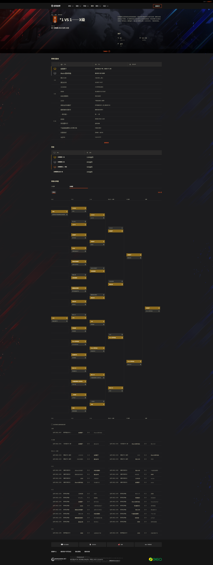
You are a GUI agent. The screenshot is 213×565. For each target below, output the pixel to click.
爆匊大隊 (74, 274)
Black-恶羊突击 (66, 73)
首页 (52, 14)
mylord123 (98, 137)
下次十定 (74, 384)
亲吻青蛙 (74, 357)
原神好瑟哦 (74, 411)
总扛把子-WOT (99, 82)
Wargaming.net (80, 557)
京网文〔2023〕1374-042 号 (96, 559)
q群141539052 (75, 264)
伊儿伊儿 (74, 221)
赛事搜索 (60, 14)
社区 (104, 6)
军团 (84, 6)
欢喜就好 (64, 132)
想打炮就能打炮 (75, 291)
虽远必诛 (64, 82)
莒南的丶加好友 (99, 132)
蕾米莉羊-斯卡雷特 (100, 73)
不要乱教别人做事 (99, 100)
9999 (62, 91)
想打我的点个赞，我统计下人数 (103, 69)
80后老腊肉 (64, 96)
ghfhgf (73, 397)
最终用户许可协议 (66, 551)
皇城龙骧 (97, 123)
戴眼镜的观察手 (66, 110)
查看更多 (106, 142)
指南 (77, 6)
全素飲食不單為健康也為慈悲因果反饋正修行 (61, 214)
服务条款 (87, 551)
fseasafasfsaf (75, 344)
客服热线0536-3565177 (114, 560)
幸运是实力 (74, 371)
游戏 (69, 6)
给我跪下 (64, 69)
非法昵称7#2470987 (100, 91)
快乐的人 (74, 304)
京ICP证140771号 (74, 559)
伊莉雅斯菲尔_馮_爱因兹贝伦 (102, 105)
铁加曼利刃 (64, 123)
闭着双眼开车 (55, 321)
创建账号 (209, 1)
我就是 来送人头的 (100, 119)
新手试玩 (74, 237)
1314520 (63, 87)
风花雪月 (74, 331)
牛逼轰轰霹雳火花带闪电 (69, 128)
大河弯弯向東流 (99, 87)
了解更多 (105, 51)
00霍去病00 (98, 128)
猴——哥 (97, 114)
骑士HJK (63, 78)
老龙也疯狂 (98, 96)
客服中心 (54, 551)
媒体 (97, 6)
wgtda (63, 137)
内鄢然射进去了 (75, 251)
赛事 (92, 6)
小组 (53, 192)
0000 (53, 211)
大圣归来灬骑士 (99, 78)
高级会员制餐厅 (66, 105)
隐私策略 (78, 551)
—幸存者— (64, 114)
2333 (62, 101)
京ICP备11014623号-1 (84, 559)
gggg (62, 119)
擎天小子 (74, 314)
